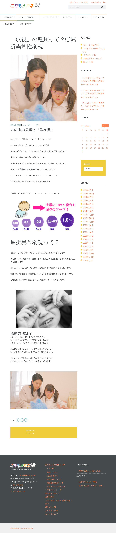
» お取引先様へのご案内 (98, 2)
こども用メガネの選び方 (27, 17)
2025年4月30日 (85, 84)
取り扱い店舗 (99, 17)
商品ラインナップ (52, 493)
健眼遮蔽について (54, 479)
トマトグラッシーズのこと (94, 48)
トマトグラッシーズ (49, 17)
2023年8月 (87, 228)
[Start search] (102, 7)
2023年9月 (87, 225)
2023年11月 (87, 218)
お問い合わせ (90, 470)
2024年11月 (87, 193)
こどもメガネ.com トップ (55, 464)
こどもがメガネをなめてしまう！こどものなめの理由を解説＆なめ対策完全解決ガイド (92, 93)
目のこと (86, 62)
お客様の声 (49, 496)
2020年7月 (87, 260)
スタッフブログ (25, 23)
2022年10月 (87, 256)
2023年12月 (87, 214)
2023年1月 (87, 249)
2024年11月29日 (85, 97)
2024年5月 (87, 197)
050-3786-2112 (18, 484)
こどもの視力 (8, 17)
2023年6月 (87, 235)
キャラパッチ (67, 17)
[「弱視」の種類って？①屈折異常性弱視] (43, 88)
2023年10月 (87, 221)
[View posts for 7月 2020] (103, 125)
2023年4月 (87, 242)
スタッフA (26, 125)
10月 (85, 125)
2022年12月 (87, 253)
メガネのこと (88, 55)
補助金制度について (55, 482)
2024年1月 (87, 211)
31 (82, 151)
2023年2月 (87, 246)
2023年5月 (87, 239)
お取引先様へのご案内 (88, 482)
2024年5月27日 (85, 110)
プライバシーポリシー (17, 491)
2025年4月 (87, 190)
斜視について (52, 472)
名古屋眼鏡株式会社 (27, 475)
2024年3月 (87, 204)
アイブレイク (83, 17)
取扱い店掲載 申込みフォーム (91, 485)
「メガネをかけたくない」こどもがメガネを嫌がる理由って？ (92, 80)
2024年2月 (87, 207)
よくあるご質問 (8, 23)
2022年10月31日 (15, 125)
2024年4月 (87, 200)
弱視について (52, 475)
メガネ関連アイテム (91, 58)
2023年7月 (87, 232)
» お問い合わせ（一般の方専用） (79, 2)
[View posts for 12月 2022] (107, 125)
